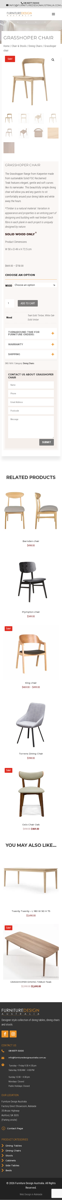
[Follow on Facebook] (5, 1034)
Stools (9, 1155)
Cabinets (11, 1160)
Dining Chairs (35, 46)
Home (6, 46)
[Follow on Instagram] (13, 1034)
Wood (8, 285)
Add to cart (28, 303)
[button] (53, 60)
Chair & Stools (19, 46)
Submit (46, 442)
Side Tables (12, 1165)
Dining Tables (14, 1145)
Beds (9, 1170)
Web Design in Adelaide (31, 1194)
